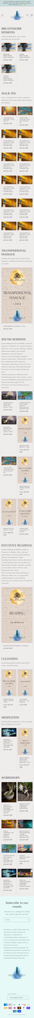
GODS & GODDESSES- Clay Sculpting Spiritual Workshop (8, 834)
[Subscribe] (28, 919)
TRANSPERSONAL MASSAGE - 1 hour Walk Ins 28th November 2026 (25, 166)
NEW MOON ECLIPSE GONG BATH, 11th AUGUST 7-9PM (7, 429)
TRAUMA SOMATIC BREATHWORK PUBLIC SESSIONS (8, 78)
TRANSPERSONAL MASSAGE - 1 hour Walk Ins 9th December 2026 (8, 166)
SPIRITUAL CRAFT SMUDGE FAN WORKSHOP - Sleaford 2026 (24, 806)
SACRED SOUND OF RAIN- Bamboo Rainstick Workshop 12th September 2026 (25, 405)
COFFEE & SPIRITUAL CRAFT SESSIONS (24, 857)
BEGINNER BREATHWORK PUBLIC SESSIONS (8, 56)
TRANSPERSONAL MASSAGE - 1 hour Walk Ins (8, 119)
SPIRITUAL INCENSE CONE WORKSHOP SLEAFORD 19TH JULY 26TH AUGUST (8, 809)
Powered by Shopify (22, 1014)
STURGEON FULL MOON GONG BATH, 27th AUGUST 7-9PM (8, 405)
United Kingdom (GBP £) (16, 997)
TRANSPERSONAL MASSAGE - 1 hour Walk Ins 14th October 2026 (25, 235)
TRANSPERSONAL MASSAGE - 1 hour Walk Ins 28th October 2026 (25, 212)
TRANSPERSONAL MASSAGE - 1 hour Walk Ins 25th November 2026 (8, 189)
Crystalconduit (15, 1014)
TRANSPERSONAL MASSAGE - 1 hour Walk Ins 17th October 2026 (8, 235)
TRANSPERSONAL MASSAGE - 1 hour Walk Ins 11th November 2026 (8, 212)
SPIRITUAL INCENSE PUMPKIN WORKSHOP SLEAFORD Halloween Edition (25, 883)
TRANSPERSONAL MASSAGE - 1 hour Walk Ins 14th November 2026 (25, 189)
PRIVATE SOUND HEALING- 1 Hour (24, 446)
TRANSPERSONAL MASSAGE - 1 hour (14, 326)
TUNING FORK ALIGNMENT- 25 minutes (24, 530)
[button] (2, 15)
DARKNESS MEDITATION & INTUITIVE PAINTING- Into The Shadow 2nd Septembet (8, 743)
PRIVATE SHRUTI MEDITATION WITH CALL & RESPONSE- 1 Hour (25, 760)
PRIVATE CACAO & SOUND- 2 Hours (8, 529)
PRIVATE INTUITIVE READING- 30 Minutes (15, 646)
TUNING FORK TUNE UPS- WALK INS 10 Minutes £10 (24, 120)
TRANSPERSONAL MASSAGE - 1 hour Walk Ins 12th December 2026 (25, 143)
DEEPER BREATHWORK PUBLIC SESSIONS (24, 56)
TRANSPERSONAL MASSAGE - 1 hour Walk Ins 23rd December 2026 (8, 143)
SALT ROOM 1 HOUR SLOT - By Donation (24, 700)
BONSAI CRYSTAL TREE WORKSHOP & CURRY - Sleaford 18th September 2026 (24, 834)
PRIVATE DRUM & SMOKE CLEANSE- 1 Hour (24, 488)
